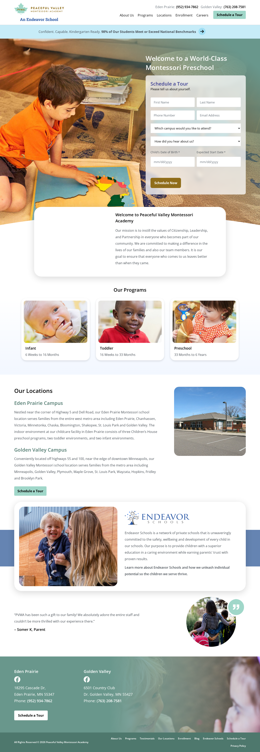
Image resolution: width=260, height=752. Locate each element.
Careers (202, 15)
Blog (196, 738)
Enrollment (184, 15)
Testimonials (147, 738)
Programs (145, 15)
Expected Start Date (211, 152)
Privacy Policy (238, 746)
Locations (164, 15)
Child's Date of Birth (165, 152)
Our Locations (166, 738)
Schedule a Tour (230, 15)
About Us (127, 15)
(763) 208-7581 (235, 7)
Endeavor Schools (213, 738)
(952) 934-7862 (187, 7)
